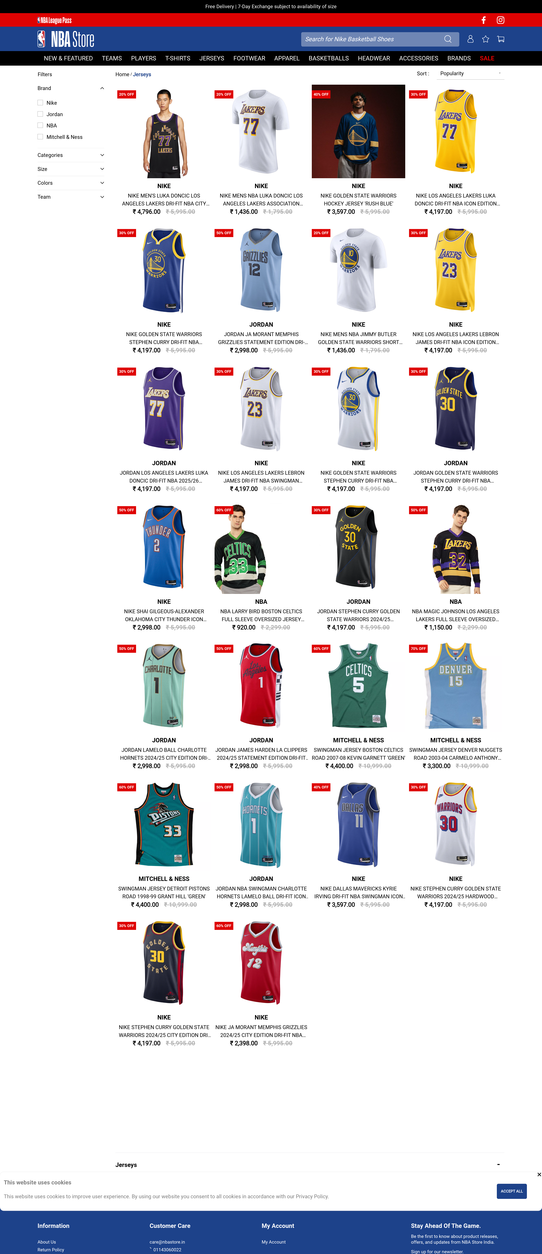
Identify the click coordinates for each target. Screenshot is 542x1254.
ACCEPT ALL (512, 1191)
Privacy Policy (267, 695)
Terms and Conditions (271, 708)
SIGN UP (271, 674)
